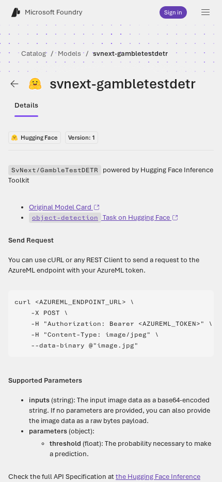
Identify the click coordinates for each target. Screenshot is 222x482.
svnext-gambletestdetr (130, 53)
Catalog (33, 53)
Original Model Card (60, 207)
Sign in (173, 12)
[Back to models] (14, 84)
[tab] (26, 105)
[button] (205, 12)
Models (69, 53)
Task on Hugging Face (101, 217)
